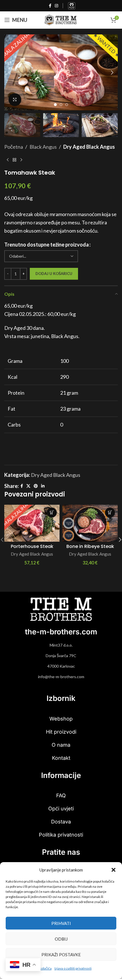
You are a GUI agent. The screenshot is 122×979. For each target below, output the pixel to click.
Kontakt (61, 758)
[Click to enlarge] (15, 99)
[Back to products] (14, 160)
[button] (113, 870)
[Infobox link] (71, 5)
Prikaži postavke (61, 954)
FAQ (61, 795)
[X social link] (28, 486)
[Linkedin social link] (42, 486)
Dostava (61, 822)
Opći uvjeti (61, 809)
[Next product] (21, 160)
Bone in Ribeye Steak (90, 546)
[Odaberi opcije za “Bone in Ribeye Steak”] (110, 513)
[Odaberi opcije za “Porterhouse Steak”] (52, 513)
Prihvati (61, 923)
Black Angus (43, 147)
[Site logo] (61, 19)
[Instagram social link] (56, 6)
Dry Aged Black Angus (89, 147)
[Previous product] (7, 160)
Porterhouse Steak (32, 546)
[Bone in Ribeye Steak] (90, 523)
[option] (55, 104)
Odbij (61, 938)
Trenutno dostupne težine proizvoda (46, 244)
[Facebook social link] (50, 6)
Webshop (61, 719)
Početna (13, 147)
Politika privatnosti (61, 835)
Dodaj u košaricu (53, 273)
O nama (61, 745)
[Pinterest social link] (35, 486)
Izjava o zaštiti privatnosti (73, 968)
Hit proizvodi (61, 732)
